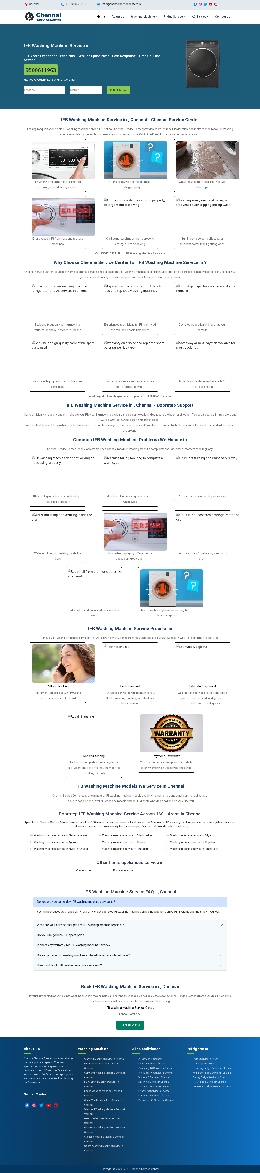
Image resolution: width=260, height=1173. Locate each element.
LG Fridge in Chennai (204, 1063)
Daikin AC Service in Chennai (153, 1081)
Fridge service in (123, 870)
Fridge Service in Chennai (206, 1058)
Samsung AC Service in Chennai (155, 1068)
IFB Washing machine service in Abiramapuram (58, 835)
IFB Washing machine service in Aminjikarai (192, 848)
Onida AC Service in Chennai (153, 1086)
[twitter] (205, 4)
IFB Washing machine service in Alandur (122, 842)
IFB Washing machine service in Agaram (54, 842)
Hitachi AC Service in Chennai (154, 1091)
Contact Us (222, 16)
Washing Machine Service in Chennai (104, 1058)
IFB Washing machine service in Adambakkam (126, 835)
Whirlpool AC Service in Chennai (155, 1072)
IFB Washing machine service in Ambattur (123, 848)
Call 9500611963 (130, 1025)
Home (101, 16)
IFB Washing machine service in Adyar (189, 835)
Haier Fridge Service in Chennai (210, 1081)
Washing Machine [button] (143, 16)
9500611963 (41, 70)
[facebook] (195, 4)
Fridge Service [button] (173, 16)
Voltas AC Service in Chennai (154, 1077)
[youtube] (210, 4)
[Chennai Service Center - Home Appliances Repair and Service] (43, 16)
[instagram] (200, 4)
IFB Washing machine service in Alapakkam (192, 842)
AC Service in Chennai (150, 1058)
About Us (118, 16)
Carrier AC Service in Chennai (154, 1095)
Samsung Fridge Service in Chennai (212, 1068)
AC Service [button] (199, 16)
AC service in (83, 870)
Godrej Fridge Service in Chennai (210, 1077)
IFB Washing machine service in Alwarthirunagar (59, 848)
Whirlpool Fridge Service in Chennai (212, 1072)
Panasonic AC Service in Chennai (156, 1100)
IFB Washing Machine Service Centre (130, 1007)
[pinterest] (215, 4)
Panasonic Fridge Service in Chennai (212, 1086)
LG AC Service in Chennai (152, 1063)
